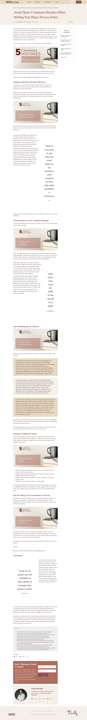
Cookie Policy (54, 714)
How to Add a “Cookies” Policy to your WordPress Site (30, 550)
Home (15, 7)
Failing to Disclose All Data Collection (66, 36)
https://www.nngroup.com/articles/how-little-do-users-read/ (30, 639)
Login (78, 2)
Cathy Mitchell (19, 22)
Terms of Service (46, 714)
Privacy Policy (33, 714)
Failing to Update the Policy (66, 49)
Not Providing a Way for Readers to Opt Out (66, 53)
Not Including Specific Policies (66, 45)
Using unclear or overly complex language (66, 40)
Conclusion (63, 57)
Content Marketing (21, 7)
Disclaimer (39, 714)
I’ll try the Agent (43, 675)
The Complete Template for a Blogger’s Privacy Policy (33, 77)
